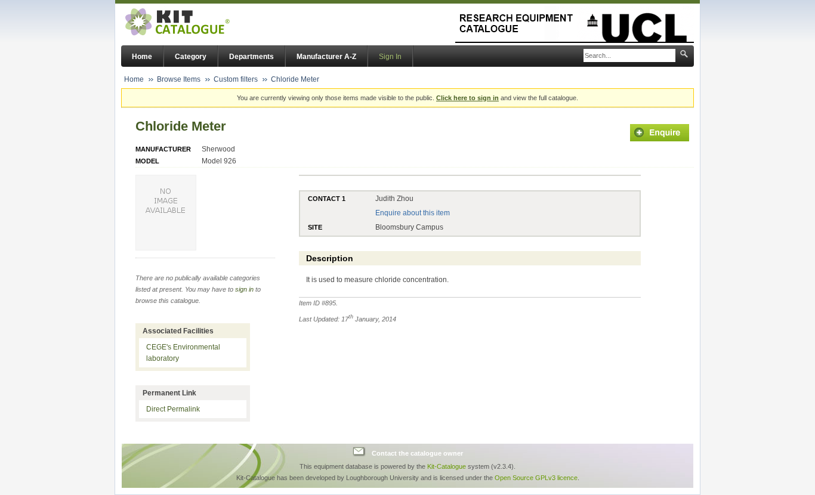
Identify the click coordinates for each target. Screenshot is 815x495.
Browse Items (178, 79)
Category (190, 56)
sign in (244, 289)
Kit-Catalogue (446, 466)
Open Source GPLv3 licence (536, 477)
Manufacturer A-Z (326, 56)
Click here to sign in (467, 97)
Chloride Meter (295, 79)
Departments (251, 56)
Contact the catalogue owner (417, 453)
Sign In (390, 56)
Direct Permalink (173, 409)
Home (142, 56)
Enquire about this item (412, 213)
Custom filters (236, 79)
